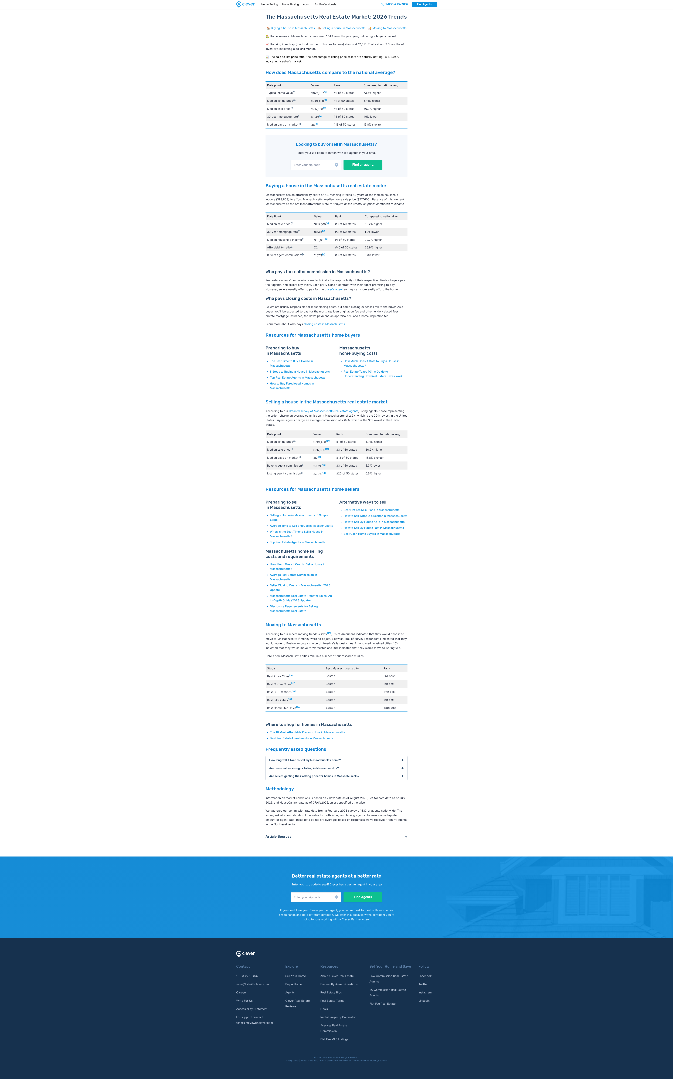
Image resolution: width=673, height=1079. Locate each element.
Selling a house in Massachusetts (343, 28)
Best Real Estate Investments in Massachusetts (301, 738)
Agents (290, 992)
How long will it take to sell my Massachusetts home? (305, 760)
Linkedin (424, 1000)
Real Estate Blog (331, 992)
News (324, 1009)
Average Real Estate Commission (333, 1028)
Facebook (425, 976)
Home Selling (269, 4)
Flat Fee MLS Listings (334, 1039)
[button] (316, 165)
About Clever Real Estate (337, 976)
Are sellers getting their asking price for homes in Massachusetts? (314, 776)
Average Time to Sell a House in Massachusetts (301, 525)
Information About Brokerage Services (370, 1060)
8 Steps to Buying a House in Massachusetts (300, 371)
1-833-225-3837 (247, 976)
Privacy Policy (292, 1060)
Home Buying (290, 4)
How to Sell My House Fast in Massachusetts (374, 528)
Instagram (425, 992)
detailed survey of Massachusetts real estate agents (323, 411)
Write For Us (244, 1000)
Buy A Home (293, 984)
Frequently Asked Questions (339, 984)
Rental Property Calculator (338, 1017)
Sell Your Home (295, 976)
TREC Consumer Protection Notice (335, 1060)
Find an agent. (363, 165)
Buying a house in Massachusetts (293, 28)
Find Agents (424, 4)
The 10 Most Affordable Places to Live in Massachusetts (307, 732)
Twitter (423, 984)
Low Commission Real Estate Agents (388, 978)
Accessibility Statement (251, 1009)
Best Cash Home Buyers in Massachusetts (372, 533)
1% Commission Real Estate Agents (387, 992)
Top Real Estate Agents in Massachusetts (297, 377)
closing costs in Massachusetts (324, 324)
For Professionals (325, 4)
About (306, 4)
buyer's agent (334, 289)
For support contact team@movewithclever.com (254, 1019)
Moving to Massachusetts (389, 28)
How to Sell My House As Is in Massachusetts (374, 522)
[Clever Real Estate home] (247, 4)
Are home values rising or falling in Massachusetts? (304, 768)
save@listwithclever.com (252, 984)
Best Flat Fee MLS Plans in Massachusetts (372, 510)
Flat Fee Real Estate (382, 1003)
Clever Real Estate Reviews (297, 1003)
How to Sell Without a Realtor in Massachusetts (375, 516)
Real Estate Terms (332, 1000)
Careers (241, 992)
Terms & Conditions (309, 1060)
